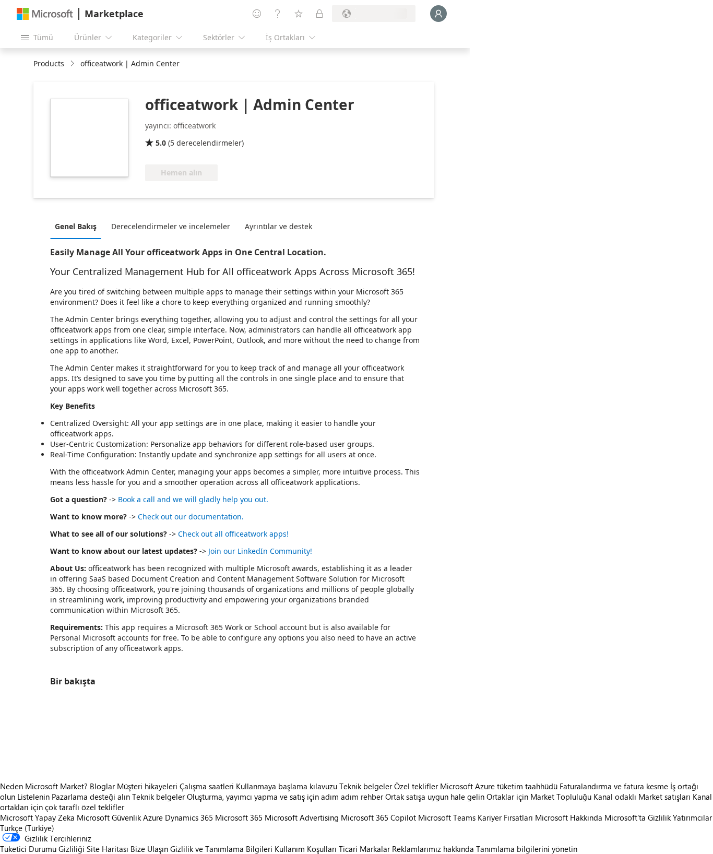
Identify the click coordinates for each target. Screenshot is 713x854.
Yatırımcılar (692, 817)
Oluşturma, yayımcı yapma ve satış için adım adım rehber (285, 796)
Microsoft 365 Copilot (378, 817)
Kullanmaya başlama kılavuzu (286, 786)
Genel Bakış (76, 226)
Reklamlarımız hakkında (433, 849)
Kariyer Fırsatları (505, 817)
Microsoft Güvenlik (109, 817)
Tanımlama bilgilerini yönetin (526, 849)
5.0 (161, 143)
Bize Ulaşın (149, 849)
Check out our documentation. (191, 516)
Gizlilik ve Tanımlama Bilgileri (221, 849)
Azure (153, 817)
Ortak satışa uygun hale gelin (434, 796)
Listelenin (33, 796)
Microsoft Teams (447, 817)
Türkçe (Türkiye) (27, 828)
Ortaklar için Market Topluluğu (538, 796)
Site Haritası (107, 849)
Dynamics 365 (189, 817)
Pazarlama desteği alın (91, 796)
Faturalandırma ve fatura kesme (614, 786)
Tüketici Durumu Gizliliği (42, 849)
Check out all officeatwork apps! (233, 534)
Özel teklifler (416, 786)
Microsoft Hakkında (568, 817)
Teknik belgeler (365, 786)
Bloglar (102, 786)
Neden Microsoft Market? (44, 786)
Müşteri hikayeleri (147, 786)
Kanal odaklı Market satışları (642, 796)
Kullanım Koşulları (306, 849)
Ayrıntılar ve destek (278, 226)
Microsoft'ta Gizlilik (637, 817)
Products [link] (48, 63)
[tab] (78, 226)
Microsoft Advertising (302, 817)
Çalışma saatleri (207, 786)
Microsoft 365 (239, 817)
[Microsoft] (45, 14)
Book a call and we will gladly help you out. (193, 499)
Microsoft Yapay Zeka (37, 817)
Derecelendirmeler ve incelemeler (170, 226)
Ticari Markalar (364, 849)
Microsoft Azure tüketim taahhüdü (500, 786)
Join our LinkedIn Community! (260, 551)
